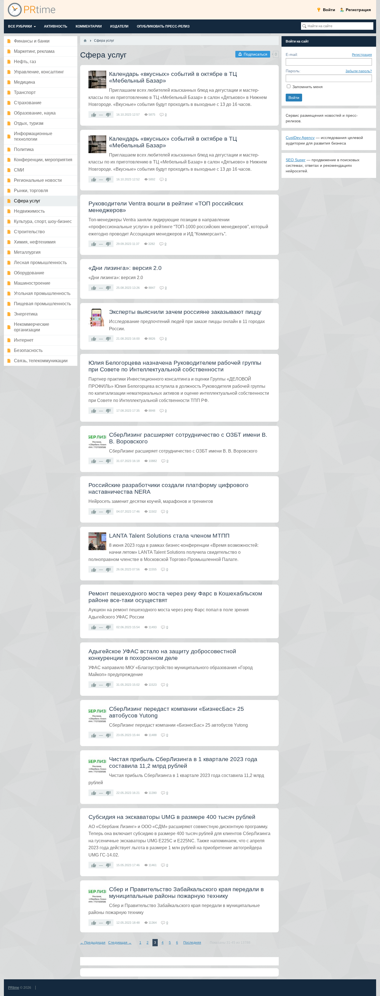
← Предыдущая (92, 943)
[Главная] (85, 40)
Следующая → (120, 943)
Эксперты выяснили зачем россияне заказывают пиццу (185, 312)
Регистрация (362, 55)
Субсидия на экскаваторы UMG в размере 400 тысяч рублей (171, 817)
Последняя (192, 943)
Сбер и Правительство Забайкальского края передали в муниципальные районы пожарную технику (186, 892)
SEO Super (295, 160)
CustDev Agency (300, 137)
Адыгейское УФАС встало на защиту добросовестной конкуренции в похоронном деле (162, 654)
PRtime (13, 988)
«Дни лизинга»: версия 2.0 (125, 268)
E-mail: (292, 54)
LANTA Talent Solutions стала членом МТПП (169, 535)
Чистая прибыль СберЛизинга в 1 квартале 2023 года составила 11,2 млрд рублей (183, 762)
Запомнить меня (307, 87)
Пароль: (293, 71)
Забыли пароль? (359, 71)
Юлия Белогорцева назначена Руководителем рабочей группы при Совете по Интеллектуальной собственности (174, 365)
